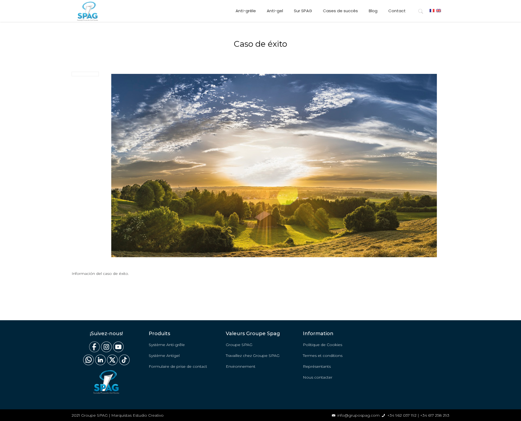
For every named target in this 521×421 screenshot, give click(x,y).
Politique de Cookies (322, 344)
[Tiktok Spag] (124, 364)
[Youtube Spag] (118, 350)
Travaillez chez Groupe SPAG (252, 355)
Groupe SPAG (239, 344)
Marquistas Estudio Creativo (137, 415)
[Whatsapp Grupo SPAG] (88, 364)
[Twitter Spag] (112, 364)
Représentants (317, 366)
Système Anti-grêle (167, 344)
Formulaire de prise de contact (178, 366)
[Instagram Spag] (106, 350)
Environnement (240, 366)
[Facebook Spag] (94, 350)
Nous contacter (317, 377)
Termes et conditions (322, 355)
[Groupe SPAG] (87, 11)
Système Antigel (164, 355)
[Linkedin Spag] (100, 364)
